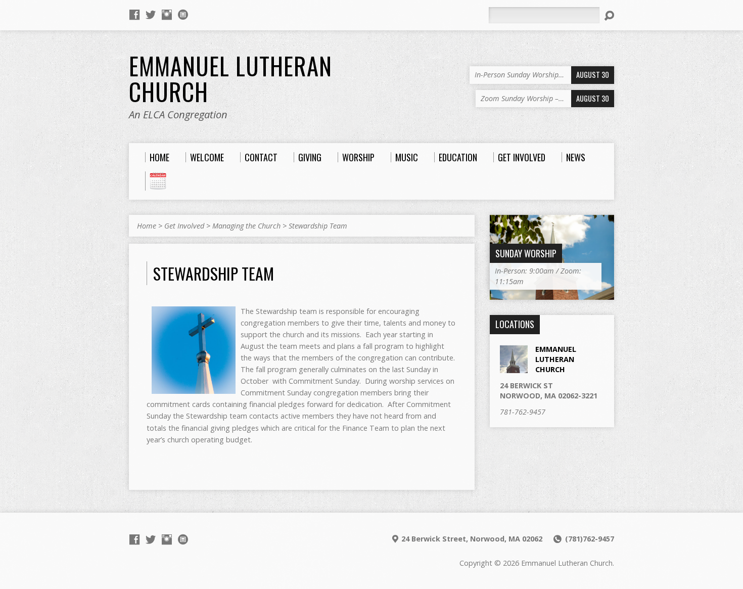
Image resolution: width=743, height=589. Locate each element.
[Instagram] (167, 15)
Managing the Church (246, 226)
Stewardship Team (318, 226)
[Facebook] (134, 15)
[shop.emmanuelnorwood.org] (183, 15)
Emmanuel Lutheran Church (230, 78)
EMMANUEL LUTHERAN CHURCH (555, 359)
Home (146, 226)
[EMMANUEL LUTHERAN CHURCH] (514, 367)
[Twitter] (151, 15)
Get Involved (184, 226)
